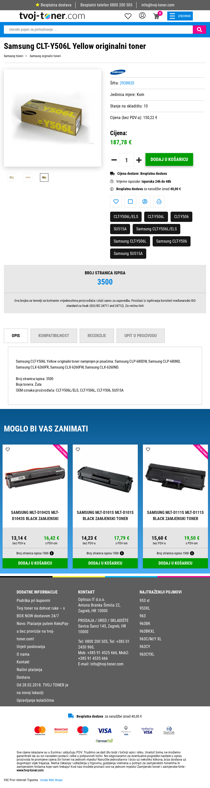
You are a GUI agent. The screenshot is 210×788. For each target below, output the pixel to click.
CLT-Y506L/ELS (126, 216)
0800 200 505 (121, 5)
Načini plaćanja (29, 669)
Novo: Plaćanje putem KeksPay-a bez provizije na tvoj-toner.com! (43, 631)
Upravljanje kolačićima (35, 700)
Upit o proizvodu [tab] (140, 335)
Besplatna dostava (56, 5)
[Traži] (199, 29)
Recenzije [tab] (97, 335)
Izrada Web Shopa (51, 780)
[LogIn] (142, 15)
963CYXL (147, 654)
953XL (145, 608)
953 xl (145, 600)
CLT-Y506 (181, 216)
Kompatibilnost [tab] (53, 335)
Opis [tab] (16, 335)
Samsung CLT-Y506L (130, 241)
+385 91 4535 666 (93, 658)
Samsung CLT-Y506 (171, 241)
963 (143, 615)
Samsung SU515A (128, 253)
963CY (145, 646)
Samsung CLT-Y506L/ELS (156, 228)
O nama (23, 654)
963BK (145, 623)
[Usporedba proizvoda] (130, 201)
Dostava (23, 677)
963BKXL (147, 631)
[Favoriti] (116, 201)
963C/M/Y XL (151, 638)
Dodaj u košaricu (169, 159)
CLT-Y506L (156, 216)
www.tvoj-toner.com (30, 770)
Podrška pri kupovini (33, 600)
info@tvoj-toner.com (157, 5)
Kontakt (23, 662)
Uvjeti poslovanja (31, 646)
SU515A (120, 228)
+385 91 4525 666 (102, 652)
